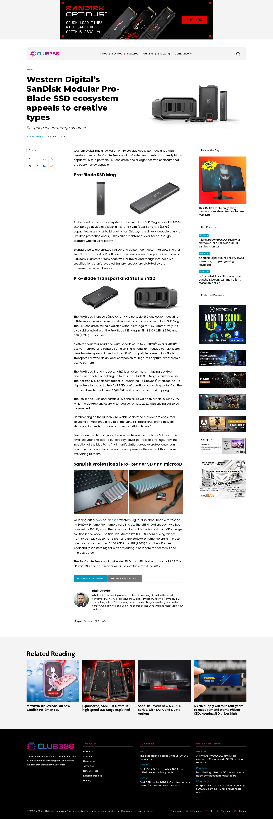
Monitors (203, 235)
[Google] (235, 811)
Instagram (195, 811)
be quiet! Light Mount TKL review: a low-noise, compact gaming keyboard (221, 261)
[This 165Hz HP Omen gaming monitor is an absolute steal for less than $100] (222, 180)
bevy (99, 520)
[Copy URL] (30, 159)
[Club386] (44, 54)
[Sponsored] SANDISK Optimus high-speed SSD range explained (106, 708)
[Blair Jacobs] (81, 600)
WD (104, 621)
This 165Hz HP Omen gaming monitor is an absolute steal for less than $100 (222, 211)
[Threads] (217, 811)
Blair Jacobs (36, 136)
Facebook (176, 811)
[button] (238, 53)
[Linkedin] (44, 166)
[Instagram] (186, 811)
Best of (144, 751)
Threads (225, 811)
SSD (97, 621)
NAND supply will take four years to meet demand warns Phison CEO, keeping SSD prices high (218, 710)
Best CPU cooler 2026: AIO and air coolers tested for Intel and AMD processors (165, 784)
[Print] (44, 159)
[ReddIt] (51, 166)
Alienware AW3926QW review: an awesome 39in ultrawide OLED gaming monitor (220, 243)
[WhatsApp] (51, 159)
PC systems (204, 272)
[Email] (37, 159)
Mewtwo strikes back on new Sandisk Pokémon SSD (48, 708)
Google (242, 811)
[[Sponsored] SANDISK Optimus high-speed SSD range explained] (108, 681)
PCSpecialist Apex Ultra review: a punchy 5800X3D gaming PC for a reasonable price (220, 279)
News (30, 69)
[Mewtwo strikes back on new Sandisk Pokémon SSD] (53, 681)
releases (112, 520)
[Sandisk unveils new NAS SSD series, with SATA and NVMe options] (164, 681)
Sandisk (88, 621)
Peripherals (204, 253)
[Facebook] (37, 166)
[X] (30, 166)
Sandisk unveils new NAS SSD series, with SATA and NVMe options (160, 710)
